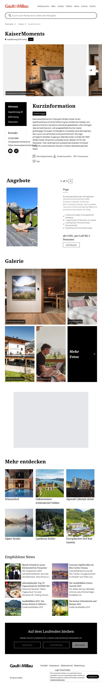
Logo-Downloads (62, 670)
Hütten (69, 6)
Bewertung (79, 665)
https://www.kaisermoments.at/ (16, 145)
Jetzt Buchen (71, 245)
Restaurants (43, 6)
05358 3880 (13, 138)
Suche (93, 6)
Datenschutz (67, 665)
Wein (53, 6)
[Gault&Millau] (21, 665)
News (76, 6)
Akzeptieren (93, 676)
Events (84, 6)
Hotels (61, 6)
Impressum (54, 665)
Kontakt (44, 665)
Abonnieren (80, 645)
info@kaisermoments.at (16, 141)
